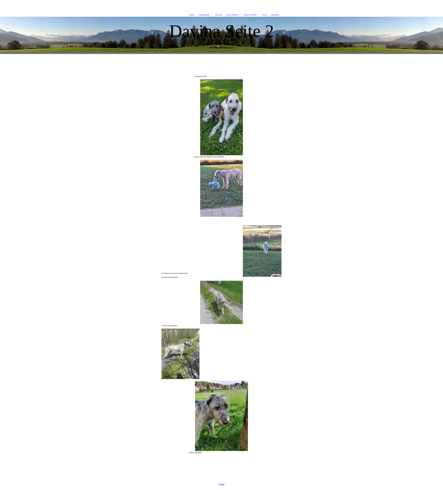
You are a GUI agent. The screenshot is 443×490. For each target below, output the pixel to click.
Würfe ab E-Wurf (250, 15)
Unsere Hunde (204, 15)
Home (191, 15)
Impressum (275, 15)
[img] (221, 35)
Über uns (218, 15)
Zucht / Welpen (232, 15)
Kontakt (221, 484)
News (264, 15)
